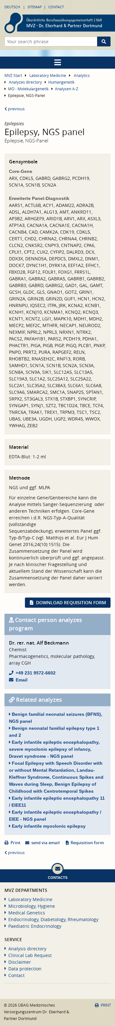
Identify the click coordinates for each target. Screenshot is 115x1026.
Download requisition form (71, 602)
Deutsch (12, 6)
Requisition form (87, 842)
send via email (45, 842)
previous (16, 109)
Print (15, 842)
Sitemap (34, 6)
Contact (56, 6)
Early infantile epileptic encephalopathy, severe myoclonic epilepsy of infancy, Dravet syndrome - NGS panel (54, 749)
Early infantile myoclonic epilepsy (48, 826)
